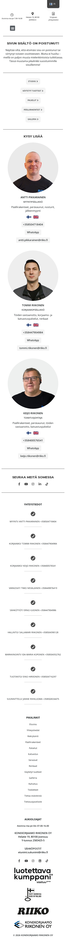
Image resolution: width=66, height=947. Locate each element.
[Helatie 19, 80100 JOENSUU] (32, 13)
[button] (12, 28)
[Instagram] (33, 484)
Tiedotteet (33, 789)
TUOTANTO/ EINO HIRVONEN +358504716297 (33, 676)
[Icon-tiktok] (47, 484)
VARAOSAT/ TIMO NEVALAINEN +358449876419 (33, 588)
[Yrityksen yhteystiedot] (53, 13)
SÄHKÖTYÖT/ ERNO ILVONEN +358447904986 (33, 610)
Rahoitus (33, 783)
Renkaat (33, 766)
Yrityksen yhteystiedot (53, 18)
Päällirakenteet (33, 742)
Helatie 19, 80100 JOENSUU (32, 18)
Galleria (33, 777)
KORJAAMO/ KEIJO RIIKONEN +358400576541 (33, 565)
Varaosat (33, 760)
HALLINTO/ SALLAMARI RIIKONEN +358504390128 (33, 632)
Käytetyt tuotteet (33, 771)
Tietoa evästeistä (33, 795)
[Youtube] (26, 484)
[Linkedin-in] (40, 484)
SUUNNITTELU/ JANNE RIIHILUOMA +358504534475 (33, 698)
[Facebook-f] (19, 484)
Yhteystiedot (33, 730)
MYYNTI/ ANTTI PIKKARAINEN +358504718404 (33, 521)
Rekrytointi (33, 736)
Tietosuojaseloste (33, 801)
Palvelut (33, 748)
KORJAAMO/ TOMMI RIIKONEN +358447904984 (33, 543)
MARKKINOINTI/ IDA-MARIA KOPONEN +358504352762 (33, 654)
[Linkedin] (40, 861)
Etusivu (33, 724)
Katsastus (33, 754)
